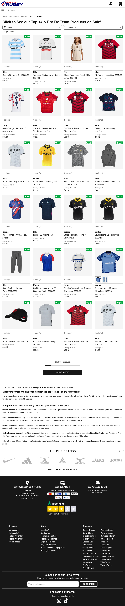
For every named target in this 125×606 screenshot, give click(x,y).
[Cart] (120, 3)
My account (13, 530)
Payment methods (48, 544)
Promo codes (14, 541)
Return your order (98, 492)
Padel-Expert (88, 568)
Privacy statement (48, 550)
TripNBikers (105, 559)
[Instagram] (59, 601)
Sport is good (106, 547)
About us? (45, 530)
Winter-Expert (106, 565)
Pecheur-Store (106, 530)
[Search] (8, 10)
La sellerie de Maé (91, 556)
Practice (24, 16)
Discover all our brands (62, 469)
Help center (14, 532)
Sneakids (104, 544)
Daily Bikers (88, 532)
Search (14, 10)
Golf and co (87, 550)
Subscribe (89, 584)
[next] (123, 451)
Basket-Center (89, 530)
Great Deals (14, 16)
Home (4, 16)
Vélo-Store (105, 562)
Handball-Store (89, 553)
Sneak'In (104, 541)
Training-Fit (105, 550)
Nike (4, 72)
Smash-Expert (106, 538)
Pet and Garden (107, 532)
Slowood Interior (107, 535)
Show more (62, 372)
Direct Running (89, 535)
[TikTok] (65, 601)
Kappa (5, 125)
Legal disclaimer (48, 541)
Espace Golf (88, 541)
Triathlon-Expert (107, 556)
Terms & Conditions (49, 535)
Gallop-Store (88, 547)
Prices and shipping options (53, 547)
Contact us (27, 491)
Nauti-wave (87, 562)
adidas (36, 178)
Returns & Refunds (49, 538)
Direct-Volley (88, 538)
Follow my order (15, 535)
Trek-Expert (105, 553)
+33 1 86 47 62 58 (27, 498)
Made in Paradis (90, 559)
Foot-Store (87, 544)
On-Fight (86, 565)
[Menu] (3, 10)
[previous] (119, 451)
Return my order (15, 538)
